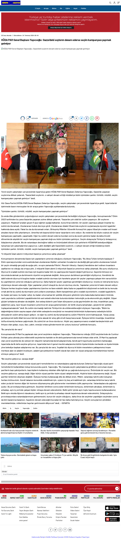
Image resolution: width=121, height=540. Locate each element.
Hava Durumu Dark (8, 507)
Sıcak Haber (75, 520)
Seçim (17, 408)
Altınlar (58, 507)
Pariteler (85, 497)
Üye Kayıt (87, 510)
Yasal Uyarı (85, 537)
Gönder (4, 471)
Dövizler (59, 510)
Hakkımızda (36, 537)
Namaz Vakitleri (17, 497)
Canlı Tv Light (6, 514)
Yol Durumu (98, 497)
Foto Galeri (74, 507)
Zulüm (35, 408)
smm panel (23, 520)
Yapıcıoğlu (26, 408)
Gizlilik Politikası (51, 537)
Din (61, 8)
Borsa (3, 497)
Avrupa (46, 8)
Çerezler (61, 537)
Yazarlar (73, 514)
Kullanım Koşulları (75, 537)
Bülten (54, 8)
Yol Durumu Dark (7, 510)
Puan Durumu (60, 497)
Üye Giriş (86, 507)
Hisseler (73, 497)
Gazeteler (32, 497)
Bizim (4, 408)
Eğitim (68, 8)
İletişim (43, 537)
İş (10, 408)
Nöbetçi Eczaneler (26, 514)
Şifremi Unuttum (89, 514)
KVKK (66, 537)
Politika (83, 8)
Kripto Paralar (113, 497)
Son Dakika (23, 517)
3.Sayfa (37, 8)
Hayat (75, 8)
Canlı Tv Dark (24, 507)
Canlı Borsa (41, 507)
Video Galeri (74, 510)
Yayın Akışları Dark (26, 510)
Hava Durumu (45, 497)
